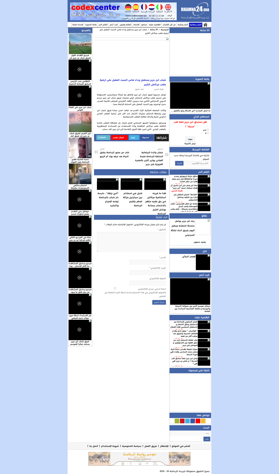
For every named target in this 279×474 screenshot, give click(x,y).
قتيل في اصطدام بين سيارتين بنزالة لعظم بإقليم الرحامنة (132, 199)
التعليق (162, 229)
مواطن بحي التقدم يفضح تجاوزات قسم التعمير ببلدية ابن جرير (80, 214)
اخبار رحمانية (196, 24)
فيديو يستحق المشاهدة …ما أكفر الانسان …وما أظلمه (80, 266)
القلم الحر (103, 24)
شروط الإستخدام (110, 446)
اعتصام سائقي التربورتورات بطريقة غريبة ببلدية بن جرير (80, 188)
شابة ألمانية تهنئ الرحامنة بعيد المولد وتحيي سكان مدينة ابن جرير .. (80, 163)
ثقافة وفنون (125, 24)
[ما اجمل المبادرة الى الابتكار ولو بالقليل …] (190, 95)
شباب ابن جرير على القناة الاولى (80, 109)
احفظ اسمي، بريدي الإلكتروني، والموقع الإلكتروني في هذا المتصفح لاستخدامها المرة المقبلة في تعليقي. (135, 292)
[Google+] (198, 421)
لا (205, 133)
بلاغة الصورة (91, 24)
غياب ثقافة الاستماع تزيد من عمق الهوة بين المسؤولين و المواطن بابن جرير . (185, 343)
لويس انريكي (188, 256)
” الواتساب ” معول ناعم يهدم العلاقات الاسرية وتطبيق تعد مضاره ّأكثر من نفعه (184, 333)
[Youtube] (182, 421)
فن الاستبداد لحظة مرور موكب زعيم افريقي (80, 317)
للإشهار (164, 446)
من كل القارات (169, 24)
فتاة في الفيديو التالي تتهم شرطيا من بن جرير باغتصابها (80, 240)
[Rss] (203, 421)
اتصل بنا (93, 446)
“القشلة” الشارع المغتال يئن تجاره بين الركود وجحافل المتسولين (185, 197)
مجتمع (144, 24)
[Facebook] (192, 421)
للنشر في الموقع (181, 446)
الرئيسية (205, 25)
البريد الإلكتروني (157, 268)
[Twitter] (187, 421)
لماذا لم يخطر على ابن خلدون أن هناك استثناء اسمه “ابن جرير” (184, 187)
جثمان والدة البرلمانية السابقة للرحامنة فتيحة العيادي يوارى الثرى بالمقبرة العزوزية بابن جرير (149, 157)
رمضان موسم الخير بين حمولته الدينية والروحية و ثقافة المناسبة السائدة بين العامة (192, 308)
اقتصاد (136, 24)
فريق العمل (150, 446)
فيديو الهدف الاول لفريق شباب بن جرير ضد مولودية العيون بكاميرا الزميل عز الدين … (80, 59)
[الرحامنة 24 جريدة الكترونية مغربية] (195, 12)
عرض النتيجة (190, 143)
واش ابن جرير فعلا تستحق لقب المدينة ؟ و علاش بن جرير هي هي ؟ (184, 361)
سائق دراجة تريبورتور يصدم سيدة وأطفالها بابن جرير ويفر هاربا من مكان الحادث (184, 179)
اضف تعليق (139, 89)
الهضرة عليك (155, 24)
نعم (204, 130)
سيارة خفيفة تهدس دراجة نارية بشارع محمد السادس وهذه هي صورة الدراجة (183, 352)
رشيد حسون (200, 242)
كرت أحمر (114, 24)
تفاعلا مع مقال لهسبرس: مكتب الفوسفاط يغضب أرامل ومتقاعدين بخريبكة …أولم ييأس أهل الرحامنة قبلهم (183, 207)
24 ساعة (154, 29)
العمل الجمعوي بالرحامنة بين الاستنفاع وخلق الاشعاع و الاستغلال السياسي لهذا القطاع (183, 324)
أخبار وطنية (183, 24)
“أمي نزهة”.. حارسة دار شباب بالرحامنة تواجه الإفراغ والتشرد (108, 199)
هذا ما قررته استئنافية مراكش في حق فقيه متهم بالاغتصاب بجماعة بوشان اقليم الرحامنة (155, 203)
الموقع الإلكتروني (158, 278)
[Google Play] (177, 421)
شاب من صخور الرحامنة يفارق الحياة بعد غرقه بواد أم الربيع (114, 153)
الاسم (162, 257)
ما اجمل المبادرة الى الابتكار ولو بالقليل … (190, 111)
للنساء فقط (78, 24)
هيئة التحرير (177, 191)
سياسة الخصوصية (131, 446)
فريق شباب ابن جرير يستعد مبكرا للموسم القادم (80, 344)
